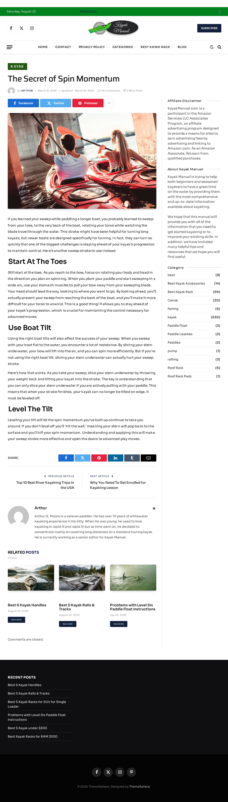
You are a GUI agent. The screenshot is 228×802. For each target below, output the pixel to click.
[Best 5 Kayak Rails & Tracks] (82, 578)
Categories (122, 47)
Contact (63, 47)
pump (172, 351)
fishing (173, 309)
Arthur (27, 90)
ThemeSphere (139, 786)
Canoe (173, 300)
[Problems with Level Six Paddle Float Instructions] (133, 578)
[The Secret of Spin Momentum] (82, 161)
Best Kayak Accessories (186, 283)
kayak (17, 66)
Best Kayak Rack (155, 47)
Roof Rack (175, 368)
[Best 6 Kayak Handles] (31, 578)
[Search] (219, 47)
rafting (173, 359)
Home (43, 47)
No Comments (111, 90)
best (171, 275)
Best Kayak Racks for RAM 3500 (32, 736)
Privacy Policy (92, 47)
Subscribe (209, 28)
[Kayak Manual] (113, 28)
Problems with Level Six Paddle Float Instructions (132, 607)
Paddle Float (177, 326)
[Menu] (9, 47)
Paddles (174, 342)
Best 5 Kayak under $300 (27, 728)
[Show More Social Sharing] (109, 103)
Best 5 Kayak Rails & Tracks (125, 12)
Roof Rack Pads (180, 376)
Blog (182, 47)
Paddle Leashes (180, 334)
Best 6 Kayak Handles (27, 605)
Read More (16, 620)
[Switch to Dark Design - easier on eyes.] (219, 11)
